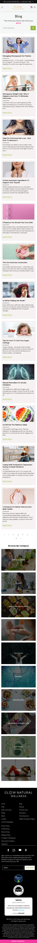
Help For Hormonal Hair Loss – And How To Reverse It (17, 139)
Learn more (20, 910)
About (3, 816)
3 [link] (18, 535)
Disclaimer (4, 844)
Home (3, 804)
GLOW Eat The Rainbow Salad (15, 425)
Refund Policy (5, 832)
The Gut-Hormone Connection (15, 263)
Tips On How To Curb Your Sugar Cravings (16, 342)
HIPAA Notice (5, 829)
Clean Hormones (6, 810)
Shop (2, 807)
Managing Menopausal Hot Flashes (17, 56)
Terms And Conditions (7, 841)
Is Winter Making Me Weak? (14, 301)
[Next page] (21, 538)
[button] (18, 941)
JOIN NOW (29, 868)
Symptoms (22, 813)
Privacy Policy (5, 826)
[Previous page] (4, 535)
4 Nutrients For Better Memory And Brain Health (17, 508)
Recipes (21, 807)
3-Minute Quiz (23, 810)
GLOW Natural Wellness (21, 919)
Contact (3, 819)
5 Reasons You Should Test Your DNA (18, 223)
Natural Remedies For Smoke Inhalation (14, 384)
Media (3, 813)
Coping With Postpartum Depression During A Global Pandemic (17, 466)
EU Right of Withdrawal (8, 838)
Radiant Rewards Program (27, 819)
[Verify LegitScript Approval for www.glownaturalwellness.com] (18, 878)
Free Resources (24, 816)
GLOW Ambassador (7, 822)
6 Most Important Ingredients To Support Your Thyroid (16, 181)
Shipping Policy (5, 835)
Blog (20, 804)
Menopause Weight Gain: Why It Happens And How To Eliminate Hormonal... (16, 96)
